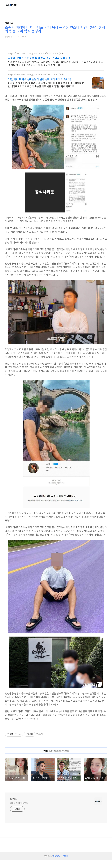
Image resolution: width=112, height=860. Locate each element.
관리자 (65, 856)
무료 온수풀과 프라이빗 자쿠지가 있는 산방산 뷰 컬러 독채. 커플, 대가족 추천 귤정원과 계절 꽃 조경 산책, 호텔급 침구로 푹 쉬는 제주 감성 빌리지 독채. (55, 63)
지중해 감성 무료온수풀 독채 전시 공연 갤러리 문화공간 (39, 58)
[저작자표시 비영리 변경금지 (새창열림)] (39, 734)
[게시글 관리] (19, 734)
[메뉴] (105, 4)
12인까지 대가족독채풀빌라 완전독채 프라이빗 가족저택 (39, 79)
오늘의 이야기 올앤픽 (19, 802)
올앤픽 (13, 799)
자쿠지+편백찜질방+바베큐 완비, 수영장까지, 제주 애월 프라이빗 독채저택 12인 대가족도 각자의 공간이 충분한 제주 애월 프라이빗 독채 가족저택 (46, 84)
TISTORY (56, 856)
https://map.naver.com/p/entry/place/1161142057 (33, 74)
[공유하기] (16, 734)
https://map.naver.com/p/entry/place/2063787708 (33, 53)
